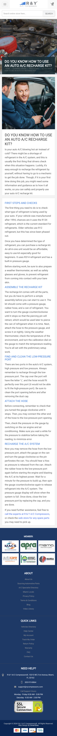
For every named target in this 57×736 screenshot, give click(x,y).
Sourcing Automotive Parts (28, 583)
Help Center (28, 631)
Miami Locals (28, 592)
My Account (28, 635)
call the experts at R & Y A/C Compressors (27, 513)
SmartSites (34, 725)
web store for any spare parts (33, 517)
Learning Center (19, 69)
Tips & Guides (34, 69)
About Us (28, 579)
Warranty (28, 648)
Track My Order (28, 639)
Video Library (28, 609)
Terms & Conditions (28, 600)
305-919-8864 (30, 682)
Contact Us (28, 656)
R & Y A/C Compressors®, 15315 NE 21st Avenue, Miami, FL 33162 (30, 676)
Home (7, 69)
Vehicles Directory (28, 627)
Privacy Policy (28, 596)
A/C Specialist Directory (28, 588)
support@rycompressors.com (30, 686)
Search (49, 13)
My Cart (52, 4)
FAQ (28, 652)
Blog (28, 605)
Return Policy (28, 644)
